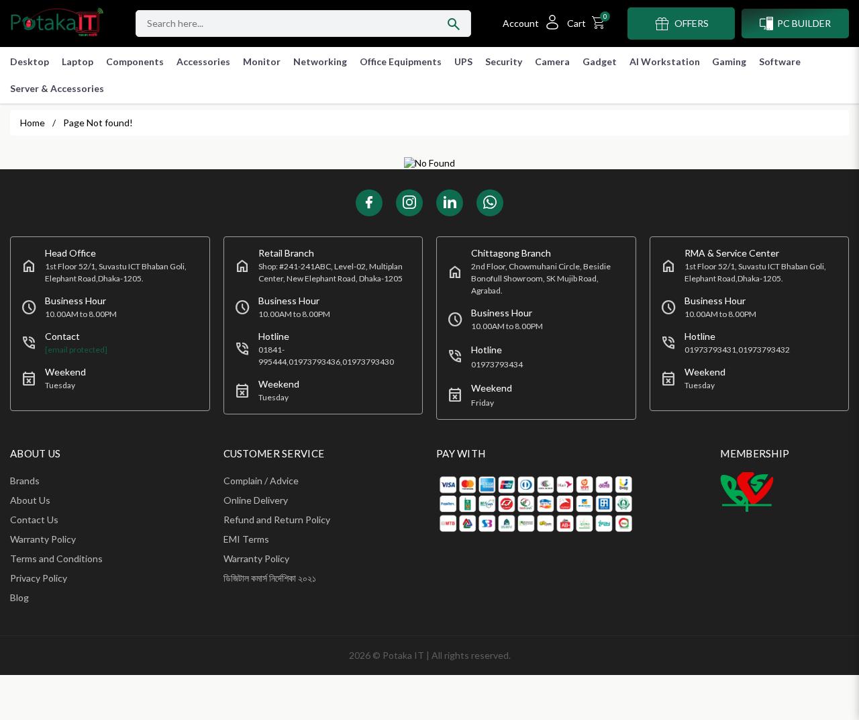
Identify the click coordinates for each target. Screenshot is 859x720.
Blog (19, 597)
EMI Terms (246, 539)
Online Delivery (255, 500)
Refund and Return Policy (276, 519)
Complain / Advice (261, 480)
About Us (30, 500)
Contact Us (34, 519)
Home (32, 122)
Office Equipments (401, 61)
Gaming (729, 61)
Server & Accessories (57, 88)
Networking (320, 61)
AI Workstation (664, 61)
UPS (463, 61)
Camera (552, 61)
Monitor (262, 61)
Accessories (203, 61)
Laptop (77, 61)
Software (780, 61)
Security (503, 61)
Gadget (600, 61)
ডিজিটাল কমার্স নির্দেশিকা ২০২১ (269, 578)
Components (135, 61)
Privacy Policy (38, 578)
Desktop (29, 61)
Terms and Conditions (56, 558)
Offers (691, 23)
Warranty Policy (43, 539)
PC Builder (804, 23)
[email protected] (76, 350)
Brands (25, 480)
